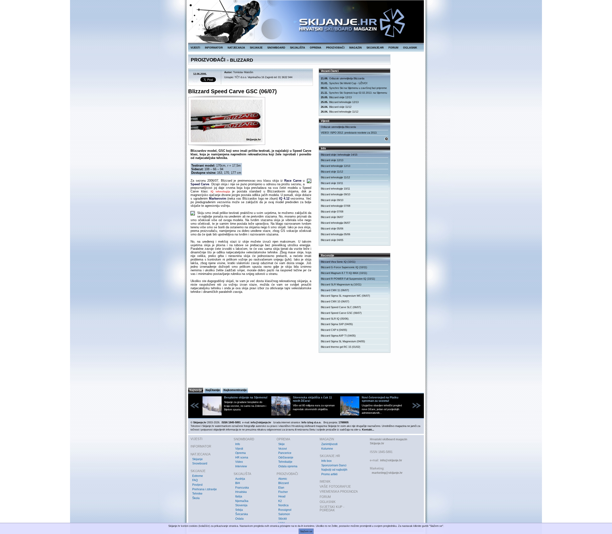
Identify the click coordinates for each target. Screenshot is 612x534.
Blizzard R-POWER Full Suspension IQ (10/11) (348, 278)
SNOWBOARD (276, 47)
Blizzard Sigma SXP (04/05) (337, 324)
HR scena (241, 457)
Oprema (240, 453)
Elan (281, 487)
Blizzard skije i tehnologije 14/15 (339, 154)
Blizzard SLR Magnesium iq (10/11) (341, 284)
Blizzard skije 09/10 (332, 200)
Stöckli (282, 518)
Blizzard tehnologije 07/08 (335, 205)
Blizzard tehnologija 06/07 (335, 222)
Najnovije (195, 390)
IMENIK (325, 481)
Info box (326, 461)
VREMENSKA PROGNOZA (339, 491)
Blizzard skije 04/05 (332, 240)
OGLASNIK (410, 47)
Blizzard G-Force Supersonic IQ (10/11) (344, 267)
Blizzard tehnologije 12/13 (340, 102)
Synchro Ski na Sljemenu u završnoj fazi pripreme (354, 88)
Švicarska (241, 514)
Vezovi (282, 448)
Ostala (239, 518)
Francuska (242, 487)
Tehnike (197, 493)
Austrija (240, 478)
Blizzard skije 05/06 (332, 228)
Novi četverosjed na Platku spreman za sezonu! (380, 399)
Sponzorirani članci (333, 465)
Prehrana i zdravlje (204, 489)
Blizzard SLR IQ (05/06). (335, 318)
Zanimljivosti (329, 444)
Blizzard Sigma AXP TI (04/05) (338, 335)
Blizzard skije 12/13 (336, 97)
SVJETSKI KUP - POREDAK (332, 508)
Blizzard (283, 483)
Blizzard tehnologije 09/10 (335, 194)
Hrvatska (241, 492)
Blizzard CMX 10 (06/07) (335, 301)
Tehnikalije (285, 461)
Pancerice (284, 453)
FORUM (393, 47)
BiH (237, 483)
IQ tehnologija (220, 191)
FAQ (195, 480)
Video (239, 461)
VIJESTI (195, 47)
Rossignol (284, 510)
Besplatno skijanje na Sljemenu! (246, 397)
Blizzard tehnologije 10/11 (335, 188)
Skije (281, 444)
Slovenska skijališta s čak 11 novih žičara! (312, 399)
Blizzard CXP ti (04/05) (334, 329)
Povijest (197, 484)
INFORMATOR (214, 47)
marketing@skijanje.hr (387, 472)
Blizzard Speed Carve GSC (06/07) (341, 312)
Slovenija (241, 505)
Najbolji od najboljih (334, 469)
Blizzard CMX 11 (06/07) (335, 290)
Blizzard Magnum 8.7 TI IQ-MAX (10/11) (344, 273)
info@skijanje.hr (391, 460)
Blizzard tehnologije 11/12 (339, 111)
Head (281, 496)
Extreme (197, 476)
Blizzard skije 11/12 (336, 106)
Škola (196, 498)
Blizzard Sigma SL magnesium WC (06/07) (345, 295)
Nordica (283, 505)
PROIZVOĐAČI (335, 47)
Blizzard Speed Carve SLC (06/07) (341, 307)
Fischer (283, 492)
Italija (238, 496)
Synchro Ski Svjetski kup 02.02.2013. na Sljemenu (354, 92)
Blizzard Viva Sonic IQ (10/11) (338, 261)
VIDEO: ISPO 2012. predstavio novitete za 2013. (349, 132)
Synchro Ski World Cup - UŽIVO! (344, 83)
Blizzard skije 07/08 (332, 211)
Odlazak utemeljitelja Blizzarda (342, 78)
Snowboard (199, 463)
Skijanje (197, 459)
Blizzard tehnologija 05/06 (335, 234)
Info (237, 444)
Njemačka (241, 501)
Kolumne (327, 448)
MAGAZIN (355, 47)
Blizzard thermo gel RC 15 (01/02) (340, 346)
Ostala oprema (287, 466)
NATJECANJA (236, 47)
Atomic (282, 478)
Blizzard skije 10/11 (332, 183)
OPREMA (315, 47)
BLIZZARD (241, 60)
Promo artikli (329, 474)
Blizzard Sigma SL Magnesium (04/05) (343, 341)
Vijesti (239, 448)
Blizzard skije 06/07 (332, 217)
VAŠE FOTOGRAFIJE (335, 486)
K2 (280, 501)
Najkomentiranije (235, 390)
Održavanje (285, 457)
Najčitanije (213, 390)
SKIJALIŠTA (297, 47)
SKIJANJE (256, 47)
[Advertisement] (251, 340)
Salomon (284, 514)
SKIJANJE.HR (375, 47)
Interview (241, 466)
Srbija (239, 510)
